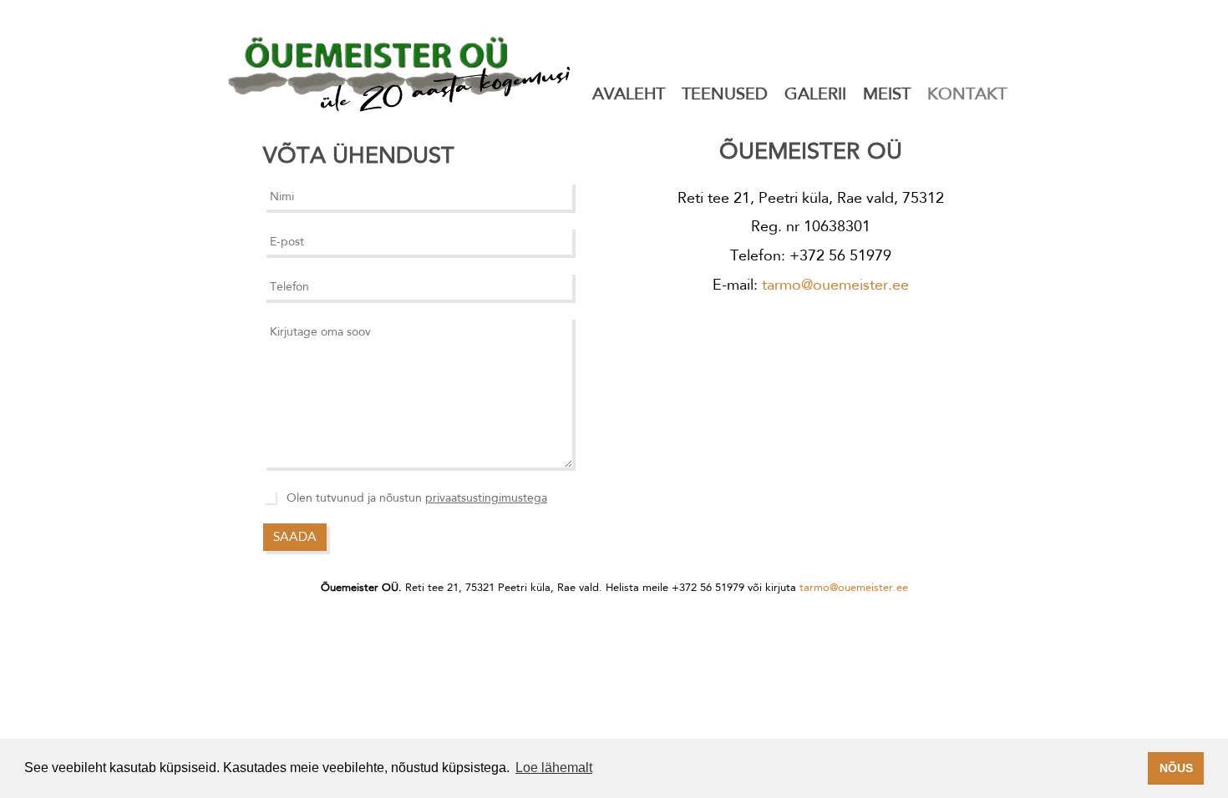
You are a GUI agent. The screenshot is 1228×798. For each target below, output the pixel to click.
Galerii (815, 93)
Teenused (725, 93)
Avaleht (628, 93)
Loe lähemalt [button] (553, 767)
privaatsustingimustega (486, 497)
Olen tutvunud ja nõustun (417, 497)
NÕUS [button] (1176, 768)
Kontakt (967, 93)
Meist (887, 93)
